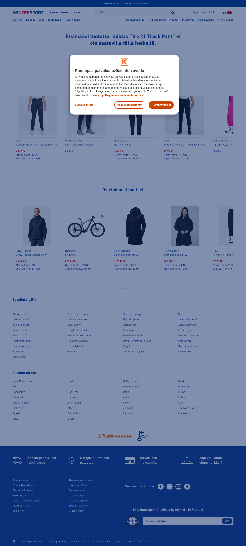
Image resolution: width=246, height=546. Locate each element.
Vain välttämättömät (129, 104)
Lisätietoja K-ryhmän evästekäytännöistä (117, 95)
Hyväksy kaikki (161, 104)
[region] (124, 85)
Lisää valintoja (84, 104)
